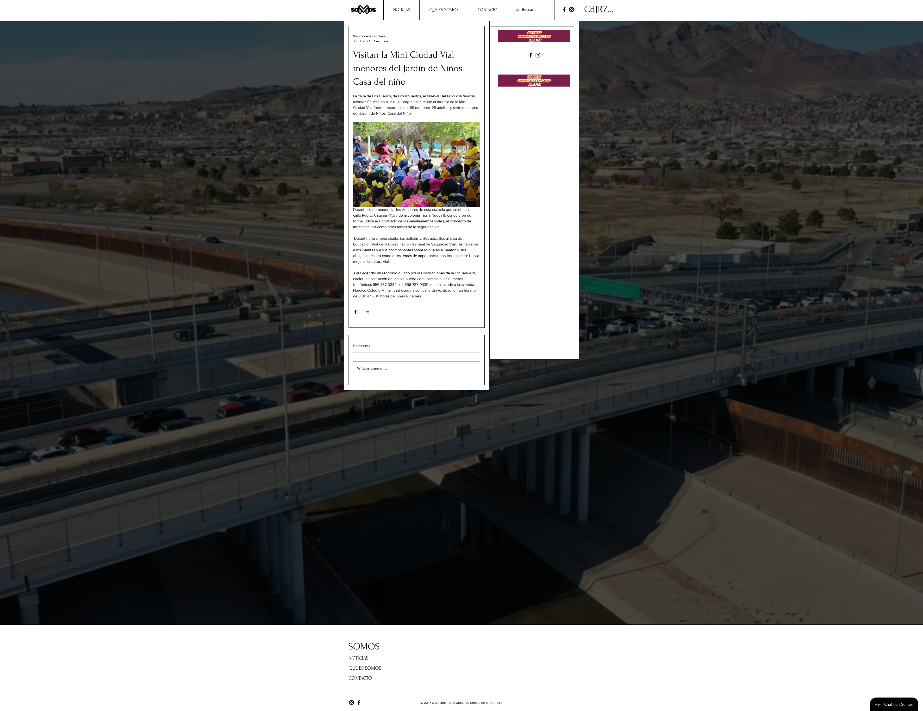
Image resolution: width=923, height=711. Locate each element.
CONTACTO (360, 678)
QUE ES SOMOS (365, 668)
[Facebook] (564, 9)
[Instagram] (571, 9)
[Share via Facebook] (355, 312)
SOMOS (364, 646)
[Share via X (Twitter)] (367, 312)
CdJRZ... (598, 9)
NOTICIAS (358, 658)
